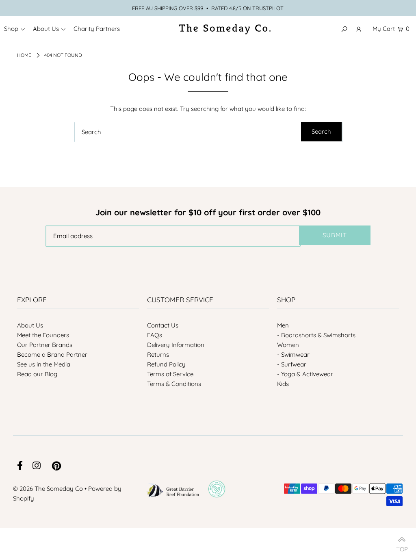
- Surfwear (291, 364)
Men (283, 325)
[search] (208, 132)
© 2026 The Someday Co (48, 488)
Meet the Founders (43, 335)
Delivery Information (175, 345)
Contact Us (162, 325)
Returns (158, 354)
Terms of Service (170, 374)
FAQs (154, 335)
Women (288, 345)
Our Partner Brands (44, 345)
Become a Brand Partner (52, 354)
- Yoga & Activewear (305, 374)
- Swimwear (293, 354)
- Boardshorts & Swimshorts (316, 335)
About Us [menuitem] (46, 29)
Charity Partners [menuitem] (97, 29)
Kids (283, 384)
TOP (402, 546)
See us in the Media (43, 364)
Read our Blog (37, 374)
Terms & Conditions (174, 384)
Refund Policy (166, 364)
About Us (30, 325)
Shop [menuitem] (11, 29)
